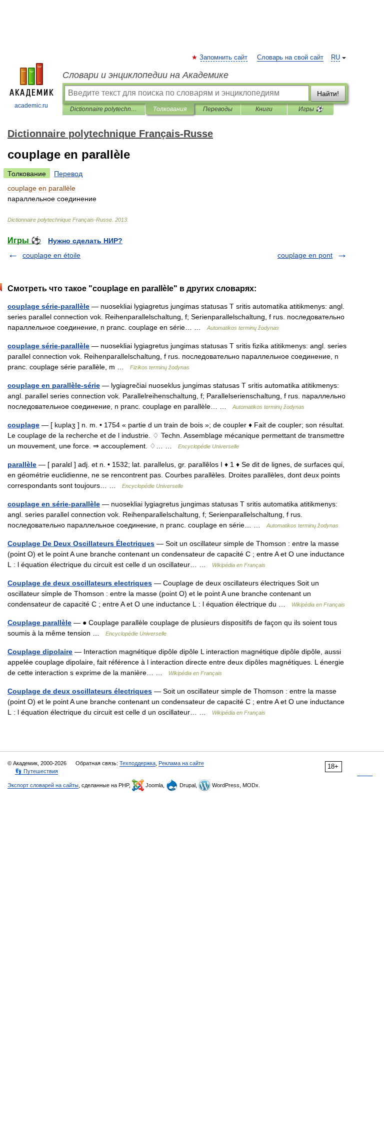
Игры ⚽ (310, 109)
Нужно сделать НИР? (85, 241)
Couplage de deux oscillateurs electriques (80, 583)
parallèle (22, 464)
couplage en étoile (51, 255)
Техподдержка (138, 763)
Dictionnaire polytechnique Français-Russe (104, 109)
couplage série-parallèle (49, 306)
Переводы (217, 109)
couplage (24, 425)
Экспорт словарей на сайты (43, 785)
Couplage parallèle (40, 623)
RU (335, 57)
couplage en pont (305, 255)
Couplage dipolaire (40, 652)
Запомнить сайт (224, 57)
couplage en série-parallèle (54, 504)
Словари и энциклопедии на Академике (145, 75)
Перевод (68, 174)
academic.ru (31, 105)
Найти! (328, 94)
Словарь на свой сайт (290, 57)
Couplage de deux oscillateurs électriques (80, 691)
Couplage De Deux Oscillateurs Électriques (81, 543)
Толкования (169, 109)
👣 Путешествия (36, 771)
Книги (264, 109)
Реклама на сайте (181, 763)
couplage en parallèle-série (54, 385)
